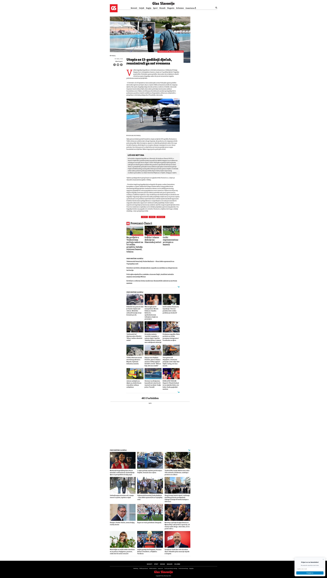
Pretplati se (310, 573)
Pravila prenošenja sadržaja (170, 568)
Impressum (160, 568)
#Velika (152, 217)
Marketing (135, 568)
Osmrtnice (189, 8)
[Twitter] (114, 64)
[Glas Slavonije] (114, 11)
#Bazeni (144, 217)
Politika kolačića (153, 568)
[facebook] (121, 64)
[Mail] (118, 64)
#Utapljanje (161, 217)
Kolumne (180, 8)
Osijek (141, 8)
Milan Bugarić (119, 61)
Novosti (134, 8)
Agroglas (191, 568)
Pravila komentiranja (183, 568)
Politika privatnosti (143, 568)
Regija (148, 8)
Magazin (170, 8)
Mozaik (162, 8)
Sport (155, 8)
